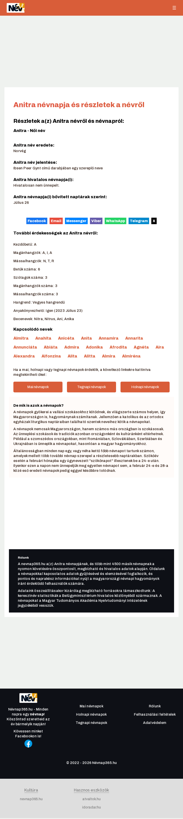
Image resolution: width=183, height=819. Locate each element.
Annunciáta (25, 347)
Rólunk (155, 706)
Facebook (37, 221)
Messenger (76, 221)
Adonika (94, 347)
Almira (108, 356)
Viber (96, 221)
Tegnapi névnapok (91, 387)
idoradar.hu (91, 807)
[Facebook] (28, 749)
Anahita (43, 338)
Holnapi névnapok (145, 387)
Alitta (89, 356)
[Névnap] (28, 704)
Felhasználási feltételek (155, 714)
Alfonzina (51, 356)
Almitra (21, 338)
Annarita (134, 338)
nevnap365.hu (31, 799)
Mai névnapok (38, 387)
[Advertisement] (91, 51)
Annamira (109, 338)
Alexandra (24, 356)
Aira (160, 347)
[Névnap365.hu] (16, 8)
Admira (71, 347)
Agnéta (141, 347)
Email (56, 221)
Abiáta (51, 347)
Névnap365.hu (104, 763)
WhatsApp (115, 221)
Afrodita (118, 347)
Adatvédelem (154, 723)
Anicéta (66, 338)
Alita (72, 356)
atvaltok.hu (91, 799)
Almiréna (131, 356)
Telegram (139, 221)
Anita (86, 338)
